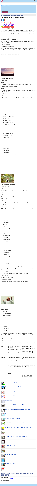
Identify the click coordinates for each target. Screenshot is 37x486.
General (7, 475)
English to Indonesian (6, 5)
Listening (3, 473)
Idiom (31, 473)
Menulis (27, 473)
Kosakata (13, 473)
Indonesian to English (6, 7)
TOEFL (3, 475)
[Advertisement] (18, 62)
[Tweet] (3, 20)
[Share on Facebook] (1, 20)
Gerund (8, 15)
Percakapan (22, 473)
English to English (5, 9)
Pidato (17, 473)
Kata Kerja (17, 15)
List (21, 15)
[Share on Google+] (5, 20)
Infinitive (12, 15)
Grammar (3, 15)
